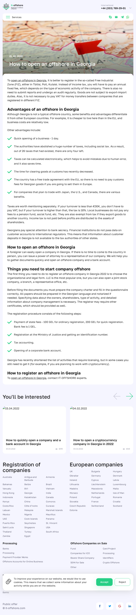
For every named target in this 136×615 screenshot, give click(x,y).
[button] (117, 396)
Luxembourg (119, 484)
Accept (104, 582)
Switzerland (97, 505)
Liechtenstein (98, 484)
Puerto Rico (9, 523)
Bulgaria (95, 471)
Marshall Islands (54, 510)
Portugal (95, 497)
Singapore (29, 527)
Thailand (7, 531)
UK (71, 471)
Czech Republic (78, 505)
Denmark (117, 475)
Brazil (49, 484)
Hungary (117, 471)
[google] (119, 606)
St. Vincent (51, 523)
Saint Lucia (8, 527)
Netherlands (97, 493)
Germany (96, 475)
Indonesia (8, 497)
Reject (122, 582)
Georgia (28, 493)
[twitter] (109, 606)
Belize (27, 484)
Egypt (27, 536)
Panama (50, 518)
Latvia (116, 480)
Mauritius (50, 514)
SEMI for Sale (77, 562)
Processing (8, 553)
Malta (116, 488)
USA (48, 527)
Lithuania (74, 484)
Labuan (6, 510)
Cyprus (95, 480)
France (95, 501)
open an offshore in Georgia (28, 80)
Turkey (27, 531)
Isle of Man (118, 493)
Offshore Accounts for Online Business (23, 561)
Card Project (109, 548)
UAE (5, 518)
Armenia (50, 477)
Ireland (73, 480)
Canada (50, 497)
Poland (73, 497)
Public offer (10, 604)
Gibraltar (74, 475)
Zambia (6, 536)
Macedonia (96, 488)
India (48, 493)
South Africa (52, 531)
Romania (117, 497)
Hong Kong (8, 493)
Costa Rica (8, 505)
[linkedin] (129, 606)
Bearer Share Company (82, 558)
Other (73, 567)
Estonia (73, 510)
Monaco (74, 493)
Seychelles (30, 523)
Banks (6, 548)
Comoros (50, 501)
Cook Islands (31, 518)
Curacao (50, 505)
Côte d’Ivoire (31, 505)
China (27, 501)
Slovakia (74, 501)
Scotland (117, 505)
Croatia (116, 501)
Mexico (6, 514)
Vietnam (50, 488)
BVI (26, 488)
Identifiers (108, 558)
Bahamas (7, 484)
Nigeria (28, 514)
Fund (73, 548)
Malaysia (28, 510)
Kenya (6, 501)
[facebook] (99, 606)
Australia (7, 477)
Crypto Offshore (111, 562)
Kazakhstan (30, 497)
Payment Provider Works (15, 557)
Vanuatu (7, 488)
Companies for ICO (80, 553)
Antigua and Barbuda (30, 478)
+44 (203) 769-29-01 (113, 8)
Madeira (74, 488)
